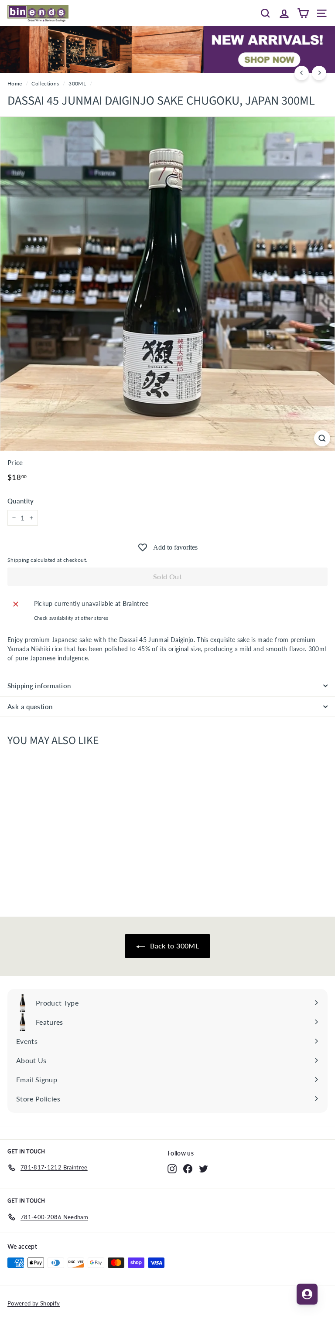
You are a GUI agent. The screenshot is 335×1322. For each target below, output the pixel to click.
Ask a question (29, 706)
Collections (45, 83)
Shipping (18, 560)
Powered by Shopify (33, 1303)
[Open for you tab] (307, 1294)
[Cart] (303, 13)
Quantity (20, 501)
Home (14, 83)
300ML (77, 83)
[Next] (319, 73)
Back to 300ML (173, 945)
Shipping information (39, 686)
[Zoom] (322, 438)
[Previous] (301, 73)
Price (15, 462)
